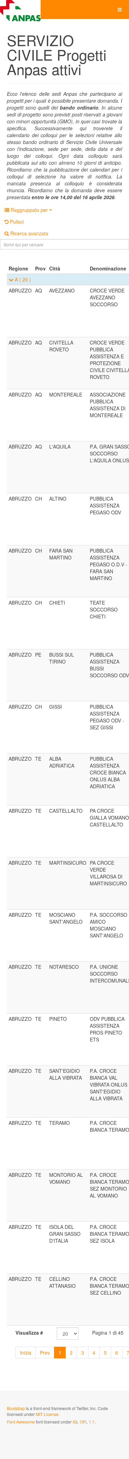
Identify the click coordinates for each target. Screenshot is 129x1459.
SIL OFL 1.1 (84, 1422)
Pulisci (16, 221)
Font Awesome (21, 1422)
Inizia (25, 1352)
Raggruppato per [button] (29, 209)
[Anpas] (20, 9)
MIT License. (48, 1414)
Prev (45, 1352)
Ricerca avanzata (28, 233)
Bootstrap (16, 1408)
